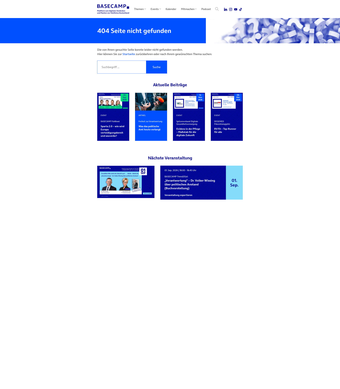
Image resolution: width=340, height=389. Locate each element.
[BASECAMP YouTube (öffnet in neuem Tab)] (235, 9)
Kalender (171, 9)
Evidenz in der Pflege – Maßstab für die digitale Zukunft (188, 128)
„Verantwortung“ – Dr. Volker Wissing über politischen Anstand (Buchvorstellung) (190, 182)
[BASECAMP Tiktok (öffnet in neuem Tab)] (240, 9)
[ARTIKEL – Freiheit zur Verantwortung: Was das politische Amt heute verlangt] (151, 102)
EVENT (104, 115)
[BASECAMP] (113, 9)
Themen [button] (139, 9)
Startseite (128, 54)
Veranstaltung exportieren (178, 195)
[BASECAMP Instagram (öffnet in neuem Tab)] (230, 9)
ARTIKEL (142, 115)
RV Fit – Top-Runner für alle (225, 127)
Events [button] (155, 9)
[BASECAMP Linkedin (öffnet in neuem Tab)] (226, 9)
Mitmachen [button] (187, 9)
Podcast (206, 9)
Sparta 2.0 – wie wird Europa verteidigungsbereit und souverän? (112, 128)
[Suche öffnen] (217, 9)
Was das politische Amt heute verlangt (151, 125)
